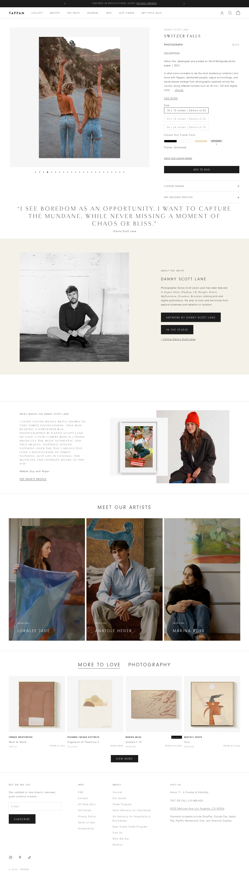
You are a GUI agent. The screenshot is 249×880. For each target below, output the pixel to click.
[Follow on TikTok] (29, 857)
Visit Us (117, 832)
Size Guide (171, 98)
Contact (83, 798)
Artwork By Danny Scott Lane (190, 317)
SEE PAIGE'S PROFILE (33, 479)
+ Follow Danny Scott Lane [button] (178, 339)
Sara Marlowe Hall (143, 3)
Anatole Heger (193, 737)
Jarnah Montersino (21, 737)
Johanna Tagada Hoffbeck (83, 737)
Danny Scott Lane (176, 29)
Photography (149, 665)
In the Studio (177, 329)
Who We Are (121, 838)
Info (109, 13)
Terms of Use (86, 822)
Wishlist (118, 844)
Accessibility (86, 828)
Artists (55, 13)
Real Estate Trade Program (130, 826)
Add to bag (201, 169)
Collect (37, 13)
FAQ (80, 792)
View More (124, 758)
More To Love (99, 665)
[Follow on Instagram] (10, 857)
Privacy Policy (87, 816)
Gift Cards (126, 13)
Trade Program (122, 804)
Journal (93, 13)
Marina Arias (133, 737)
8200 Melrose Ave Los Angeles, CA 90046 (197, 808)
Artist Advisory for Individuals (132, 810)
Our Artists (119, 798)
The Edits (73, 13)
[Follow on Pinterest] (20, 857)
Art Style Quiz (152, 13)
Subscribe (22, 819)
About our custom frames (178, 158)
